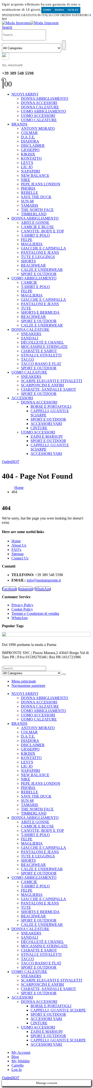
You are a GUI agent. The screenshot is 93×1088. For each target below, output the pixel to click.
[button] (7, 27)
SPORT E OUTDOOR (39, 274)
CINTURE (39, 428)
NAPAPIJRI (30, 171)
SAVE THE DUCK (36, 197)
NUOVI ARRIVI (24, 94)
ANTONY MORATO (38, 128)
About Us (18, 545)
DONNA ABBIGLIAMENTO (44, 98)
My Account (20, 1052)
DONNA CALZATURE (40, 107)
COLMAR (29, 133)
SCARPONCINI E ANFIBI (42, 385)
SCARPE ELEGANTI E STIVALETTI (51, 381)
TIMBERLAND (33, 214)
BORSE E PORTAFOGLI (51, 406)
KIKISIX (28, 154)
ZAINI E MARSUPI (46, 436)
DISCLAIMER (33, 146)
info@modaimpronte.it (44, 580)
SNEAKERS (31, 334)
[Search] (64, 45)
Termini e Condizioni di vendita (35, 613)
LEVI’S (27, 163)
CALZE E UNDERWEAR (42, 270)
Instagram (25, 589)
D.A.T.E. (28, 137)
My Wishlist (20, 1061)
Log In (16, 1070)
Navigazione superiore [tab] (28, 686)
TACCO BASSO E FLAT (41, 364)
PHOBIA (28, 188)
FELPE (26, 240)
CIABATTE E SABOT (39, 351)
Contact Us (19, 558)
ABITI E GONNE (35, 223)
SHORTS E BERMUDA (40, 312)
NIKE (25, 180)
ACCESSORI (22, 398)
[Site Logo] (30, 23)
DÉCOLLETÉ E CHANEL (42, 342)
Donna (59, 10)
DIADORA (30, 141)
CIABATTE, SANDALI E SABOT (48, 389)
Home (16, 541)
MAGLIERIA (32, 244)
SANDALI (29, 338)
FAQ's (16, 550)
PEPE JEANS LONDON (40, 184)
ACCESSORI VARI (46, 424)
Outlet (73, 10)
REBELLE (29, 193)
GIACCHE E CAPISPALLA (43, 248)
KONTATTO (31, 158)
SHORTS (28, 261)
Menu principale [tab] (23, 681)
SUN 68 (27, 201)
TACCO (27, 359)
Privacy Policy (22, 605)
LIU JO (27, 167)
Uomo (47, 10)
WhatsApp (43, 589)
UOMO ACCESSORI (38, 116)
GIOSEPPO (30, 150)
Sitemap (17, 554)
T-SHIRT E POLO (35, 235)
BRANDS (19, 124)
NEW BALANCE (35, 175)
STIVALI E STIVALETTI (41, 355)
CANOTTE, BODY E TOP (42, 231)
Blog (15, 1057)
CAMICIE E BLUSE (37, 227)
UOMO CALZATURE (39, 120)
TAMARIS (29, 205)
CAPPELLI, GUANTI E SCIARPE (58, 1010)
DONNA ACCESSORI (39, 103)
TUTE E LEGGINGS (38, 257)
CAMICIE (29, 282)
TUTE (26, 308)
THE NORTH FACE (37, 210)
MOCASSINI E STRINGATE (44, 347)
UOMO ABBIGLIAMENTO (43, 111)
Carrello (17, 1065)
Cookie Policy (22, 609)
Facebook (9, 589)
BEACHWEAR (33, 265)
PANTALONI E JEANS (40, 252)
